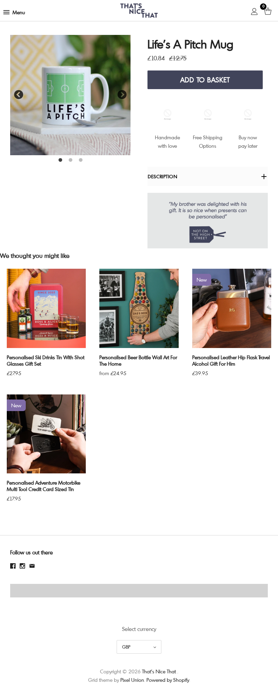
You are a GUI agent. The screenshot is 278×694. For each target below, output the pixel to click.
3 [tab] (80, 160)
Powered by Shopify (167, 680)
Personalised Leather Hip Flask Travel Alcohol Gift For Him (231, 360)
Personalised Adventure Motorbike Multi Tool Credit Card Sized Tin (43, 485)
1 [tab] (60, 160)
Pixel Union (132, 680)
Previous (19, 95)
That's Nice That (159, 671)
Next (122, 95)
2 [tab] (70, 160)
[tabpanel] (70, 95)
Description (162, 176)
